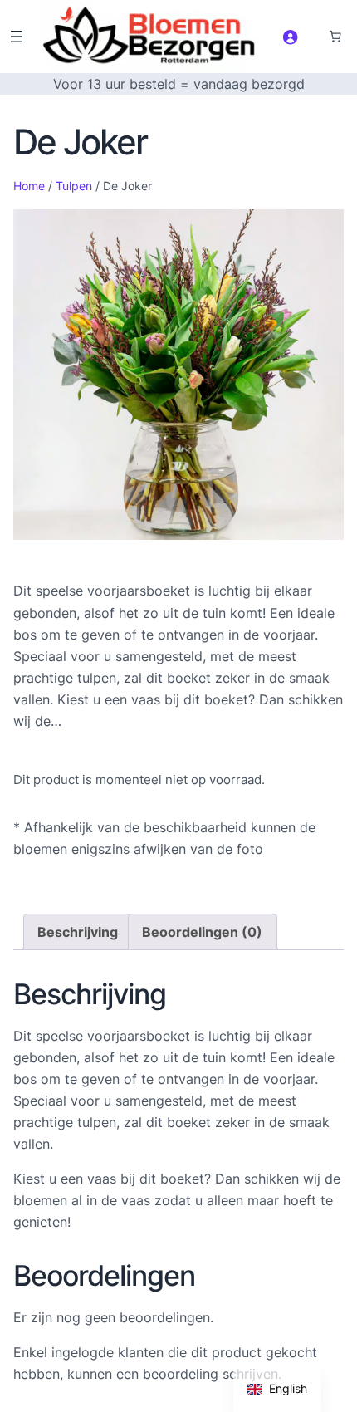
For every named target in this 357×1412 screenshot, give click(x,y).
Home (29, 186)
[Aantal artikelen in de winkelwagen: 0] (335, 36)
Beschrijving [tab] (77, 932)
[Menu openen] (17, 37)
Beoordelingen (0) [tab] (202, 932)
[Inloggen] (290, 37)
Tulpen (74, 186)
